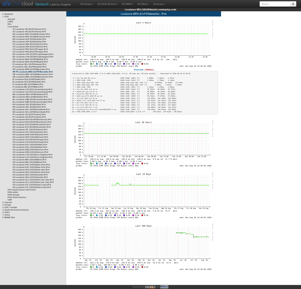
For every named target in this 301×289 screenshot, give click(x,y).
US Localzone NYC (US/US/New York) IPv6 (31, 167)
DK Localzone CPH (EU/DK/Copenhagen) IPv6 (33, 56)
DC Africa (142, 3)
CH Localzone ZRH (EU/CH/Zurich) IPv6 (30, 46)
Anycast (11, 19)
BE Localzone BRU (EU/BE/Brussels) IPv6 (31, 36)
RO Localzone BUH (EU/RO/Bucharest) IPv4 (32, 119)
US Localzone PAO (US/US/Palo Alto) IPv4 (31, 169)
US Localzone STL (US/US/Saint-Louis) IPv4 (32, 184)
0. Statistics (8, 14)
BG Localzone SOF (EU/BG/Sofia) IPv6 (29, 41)
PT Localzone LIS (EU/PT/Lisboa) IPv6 (29, 116)
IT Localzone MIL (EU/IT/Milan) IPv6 (28, 86)
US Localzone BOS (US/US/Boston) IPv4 (30, 134)
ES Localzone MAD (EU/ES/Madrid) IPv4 (30, 59)
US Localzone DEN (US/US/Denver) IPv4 (30, 149)
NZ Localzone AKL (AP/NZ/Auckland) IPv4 (31, 109)
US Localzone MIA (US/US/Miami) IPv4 (29, 159)
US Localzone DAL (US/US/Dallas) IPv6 (30, 147)
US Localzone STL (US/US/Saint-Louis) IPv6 (32, 187)
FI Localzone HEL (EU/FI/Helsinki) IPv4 (29, 64)
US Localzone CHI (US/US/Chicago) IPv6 (30, 142)
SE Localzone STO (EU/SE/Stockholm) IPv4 (32, 124)
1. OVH (6, 16)
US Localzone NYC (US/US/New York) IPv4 (31, 164)
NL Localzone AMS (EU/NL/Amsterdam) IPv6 (32, 101)
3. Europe (7, 204)
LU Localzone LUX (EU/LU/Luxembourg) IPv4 (32, 89)
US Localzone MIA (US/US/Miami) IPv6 (29, 162)
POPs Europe (13, 194)
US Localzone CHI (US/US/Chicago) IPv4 (30, 139)
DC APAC (126, 3)
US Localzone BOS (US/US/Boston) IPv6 (30, 137)
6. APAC (6, 212)
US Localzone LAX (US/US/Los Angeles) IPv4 (33, 154)
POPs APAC (13, 192)
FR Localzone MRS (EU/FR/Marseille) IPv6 (34, 71)
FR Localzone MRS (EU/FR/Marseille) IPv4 (31, 69)
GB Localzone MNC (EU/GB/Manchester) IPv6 (33, 76)
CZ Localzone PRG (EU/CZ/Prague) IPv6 (30, 51)
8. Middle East (9, 217)
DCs (9, 24)
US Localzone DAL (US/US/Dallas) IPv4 (30, 144)
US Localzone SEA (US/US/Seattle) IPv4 (30, 174)
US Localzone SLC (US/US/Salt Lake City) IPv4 (33, 179)
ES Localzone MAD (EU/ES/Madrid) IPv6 (30, 61)
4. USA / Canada (10, 207)
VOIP (10, 199)
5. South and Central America (16, 209)
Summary (158, 3)
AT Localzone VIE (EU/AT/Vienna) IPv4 (29, 29)
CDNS (10, 21)
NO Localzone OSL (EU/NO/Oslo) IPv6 (29, 106)
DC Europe (85, 3)
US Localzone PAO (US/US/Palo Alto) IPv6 (31, 172)
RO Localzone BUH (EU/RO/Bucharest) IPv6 (32, 121)
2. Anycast (7, 202)
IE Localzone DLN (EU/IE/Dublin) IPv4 (29, 79)
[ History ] (149, 69)
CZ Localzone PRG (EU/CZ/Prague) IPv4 (30, 49)
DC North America (107, 3)
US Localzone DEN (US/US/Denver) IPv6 (30, 152)
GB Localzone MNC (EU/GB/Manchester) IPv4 (33, 74)
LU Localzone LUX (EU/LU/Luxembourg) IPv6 (32, 91)
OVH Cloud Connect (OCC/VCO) (22, 189)
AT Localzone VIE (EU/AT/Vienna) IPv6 (29, 31)
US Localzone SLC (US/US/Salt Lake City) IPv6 (33, 182)
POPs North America (17, 197)
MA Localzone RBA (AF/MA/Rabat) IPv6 (30, 96)
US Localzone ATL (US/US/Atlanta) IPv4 (30, 129)
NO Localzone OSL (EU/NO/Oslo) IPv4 (29, 104)
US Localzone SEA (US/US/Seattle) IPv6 (30, 177)
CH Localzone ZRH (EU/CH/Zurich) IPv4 (30, 44)
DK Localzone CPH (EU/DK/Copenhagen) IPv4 (33, 54)
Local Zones (13, 26)
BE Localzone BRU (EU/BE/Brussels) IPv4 (31, 34)
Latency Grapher (53, 4)
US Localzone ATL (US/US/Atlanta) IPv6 (30, 132)
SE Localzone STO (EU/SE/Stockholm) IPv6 (32, 127)
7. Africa (6, 214)
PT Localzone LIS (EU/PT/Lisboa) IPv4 (29, 114)
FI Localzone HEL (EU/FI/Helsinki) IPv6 (29, 66)
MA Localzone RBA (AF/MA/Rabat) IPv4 (30, 94)
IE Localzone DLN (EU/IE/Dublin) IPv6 (29, 81)
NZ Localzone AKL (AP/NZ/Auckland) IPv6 (31, 111)
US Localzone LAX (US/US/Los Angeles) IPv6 (33, 157)
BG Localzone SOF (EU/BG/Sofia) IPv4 (29, 39)
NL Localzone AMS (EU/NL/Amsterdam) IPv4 (32, 99)
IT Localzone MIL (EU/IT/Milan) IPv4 (28, 84)
